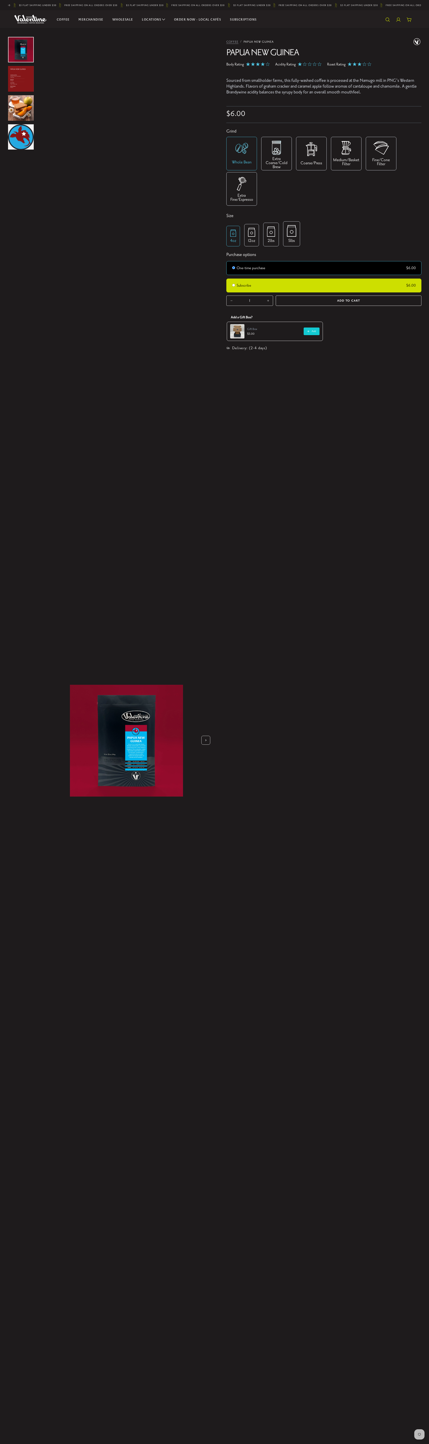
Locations (151, 19)
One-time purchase (251, 268)
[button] (387, 19)
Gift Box (252, 329)
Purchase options (241, 255)
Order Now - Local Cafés (197, 19)
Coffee (63, 19)
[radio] (233, 268)
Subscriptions (243, 19)
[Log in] (398, 19)
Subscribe (244, 285)
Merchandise (90, 19)
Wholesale (122, 19)
